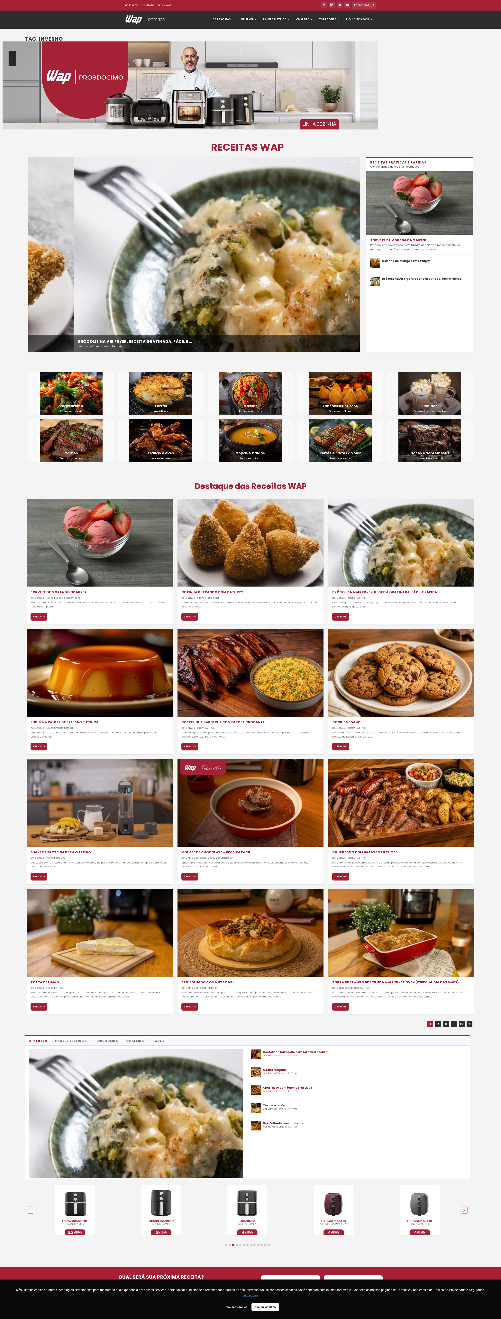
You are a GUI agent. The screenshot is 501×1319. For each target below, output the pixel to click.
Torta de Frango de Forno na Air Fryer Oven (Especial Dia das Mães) (395, 982)
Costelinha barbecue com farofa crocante (223, 722)
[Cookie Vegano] (401, 673)
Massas (250, 405)
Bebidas (430, 405)
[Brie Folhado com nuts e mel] (250, 933)
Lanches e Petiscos (340, 405)
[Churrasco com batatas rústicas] (401, 802)
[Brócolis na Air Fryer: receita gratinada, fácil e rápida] (375, 281)
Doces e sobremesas (67, 597)
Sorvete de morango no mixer (398, 240)
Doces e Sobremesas (430, 453)
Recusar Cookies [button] (236, 1306)
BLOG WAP (164, 5)
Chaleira (302, 19)
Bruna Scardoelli (196, 857)
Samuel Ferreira (56, 346)
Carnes (71, 453)
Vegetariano (71, 405)
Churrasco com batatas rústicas (365, 852)
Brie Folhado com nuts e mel (207, 982)
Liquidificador (357, 19)
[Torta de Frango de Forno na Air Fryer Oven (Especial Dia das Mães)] (401, 933)
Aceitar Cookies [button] (265, 1306)
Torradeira (328, 19)
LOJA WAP (131, 5)
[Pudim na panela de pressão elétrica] (100, 673)
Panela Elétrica (275, 19)
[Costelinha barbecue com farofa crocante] (250, 673)
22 (461, 1024)
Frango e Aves (161, 453)
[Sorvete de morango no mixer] (419, 203)
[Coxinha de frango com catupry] (375, 263)
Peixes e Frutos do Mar (340, 453)
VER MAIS (39, 616)
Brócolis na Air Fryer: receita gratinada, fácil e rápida (421, 279)
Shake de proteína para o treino (61, 852)
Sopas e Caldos (250, 453)
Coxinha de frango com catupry (406, 261)
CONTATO (148, 5)
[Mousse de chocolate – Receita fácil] (250, 802)
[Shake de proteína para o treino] (100, 802)
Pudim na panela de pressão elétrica (73, 341)
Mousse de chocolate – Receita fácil (216, 852)
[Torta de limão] (100, 933)
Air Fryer (246, 19)
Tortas (161, 405)
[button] (226, 1245)
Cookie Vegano (346, 722)
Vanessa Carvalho (348, 987)
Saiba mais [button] (250, 1295)
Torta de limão (45, 982)
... (454, 1024)
